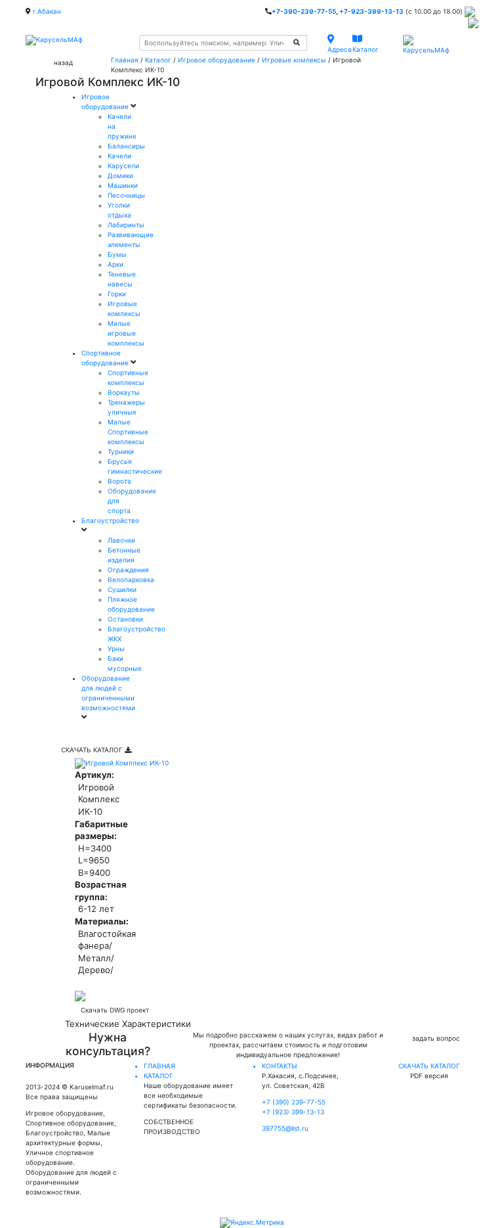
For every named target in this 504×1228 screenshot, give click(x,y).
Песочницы (126, 195)
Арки (115, 264)
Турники (121, 451)
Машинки (123, 185)
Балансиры (126, 146)
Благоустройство (110, 520)
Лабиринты (126, 225)
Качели (119, 156)
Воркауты (124, 392)
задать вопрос (436, 1038)
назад (63, 62)
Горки (117, 294)
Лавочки (121, 540)
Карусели (123, 166)
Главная (124, 60)
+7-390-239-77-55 (304, 11)
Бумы (117, 254)
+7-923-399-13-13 (371, 11)
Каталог (158, 60)
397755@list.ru (285, 1128)
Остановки (125, 619)
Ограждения (128, 570)
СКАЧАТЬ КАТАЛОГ (93, 750)
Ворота (119, 481)
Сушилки (122, 589)
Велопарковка (131, 579)
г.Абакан (47, 11)
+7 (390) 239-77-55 (294, 1102)
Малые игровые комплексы (126, 333)
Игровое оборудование (216, 60)
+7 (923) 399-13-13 (293, 1112)
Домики (120, 175)
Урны (116, 648)
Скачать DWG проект (115, 1010)
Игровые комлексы (294, 60)
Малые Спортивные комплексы (128, 431)
